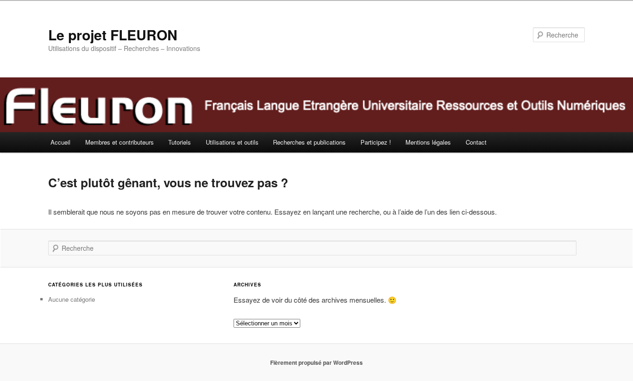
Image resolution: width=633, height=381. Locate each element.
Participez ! (376, 142)
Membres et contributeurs (119, 142)
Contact (476, 142)
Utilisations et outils (232, 142)
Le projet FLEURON (112, 34)
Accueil (60, 142)
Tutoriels (179, 142)
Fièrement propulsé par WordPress (316, 362)
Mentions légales (428, 142)
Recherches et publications (309, 142)
